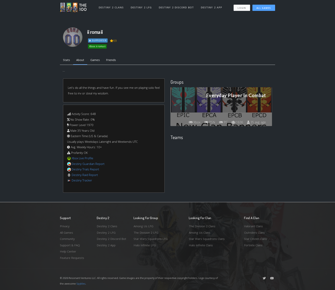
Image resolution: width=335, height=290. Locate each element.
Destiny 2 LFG (141, 7)
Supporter (98, 40)
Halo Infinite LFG (145, 245)
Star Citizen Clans (255, 239)
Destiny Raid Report (85, 175)
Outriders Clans (254, 232)
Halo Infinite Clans (201, 245)
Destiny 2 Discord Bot (176, 7)
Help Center (68, 251)
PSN (211, 122)
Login (242, 7)
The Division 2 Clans (202, 226)
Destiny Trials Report (85, 169)
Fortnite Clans (253, 245)
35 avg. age (258, 122)
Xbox (196, 122)
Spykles (80, 283)
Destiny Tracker (82, 180)
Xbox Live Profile (82, 158)
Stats (66, 60)
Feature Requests (72, 258)
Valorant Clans (253, 226)
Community (67, 239)
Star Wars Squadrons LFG (151, 239)
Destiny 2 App (211, 7)
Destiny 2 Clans (111, 7)
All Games (263, 7)
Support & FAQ (70, 245)
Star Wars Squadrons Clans (207, 239)
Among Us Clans (199, 232)
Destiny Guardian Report (88, 164)
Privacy (65, 226)
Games (95, 60)
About (80, 60)
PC (225, 122)
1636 (239, 122)
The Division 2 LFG (146, 232)
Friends (111, 60)
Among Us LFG (143, 226)
